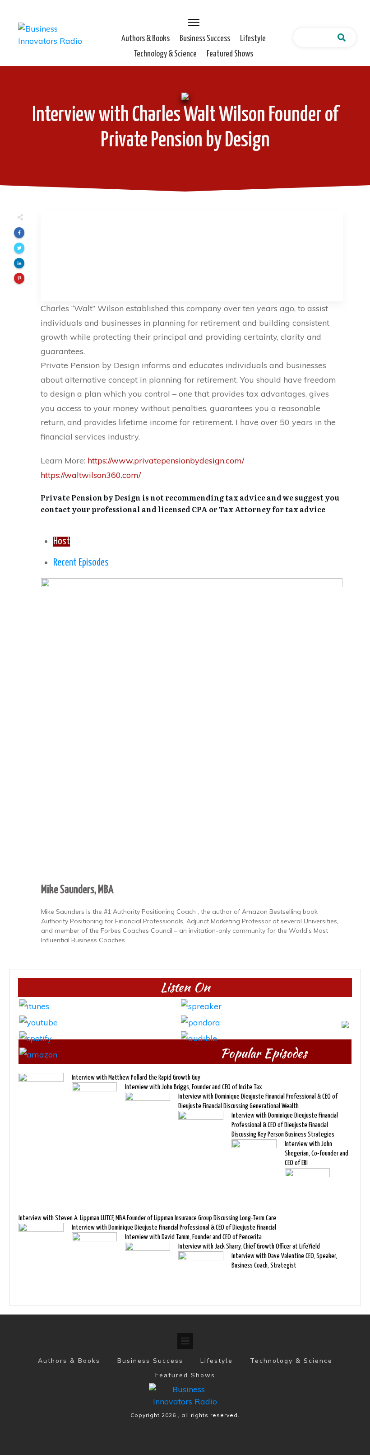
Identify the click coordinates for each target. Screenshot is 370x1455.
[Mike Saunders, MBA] (191, 728)
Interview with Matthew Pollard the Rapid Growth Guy (136, 1077)
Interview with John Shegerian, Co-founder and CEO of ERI (316, 1153)
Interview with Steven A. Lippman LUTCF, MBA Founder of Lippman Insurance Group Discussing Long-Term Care (147, 1218)
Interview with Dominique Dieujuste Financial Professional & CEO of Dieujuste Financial (174, 1227)
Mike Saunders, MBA (77, 889)
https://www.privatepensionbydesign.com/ (166, 460)
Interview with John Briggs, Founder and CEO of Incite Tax (193, 1087)
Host (61, 542)
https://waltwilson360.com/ (91, 475)
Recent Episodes (81, 563)
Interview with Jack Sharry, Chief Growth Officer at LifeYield (249, 1246)
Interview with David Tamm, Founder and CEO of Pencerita (193, 1237)
